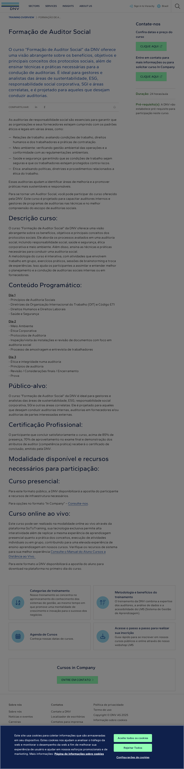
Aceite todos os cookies (133, 738)
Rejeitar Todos (133, 747)
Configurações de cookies (133, 757)
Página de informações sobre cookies (79, 754)
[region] (92, 747)
